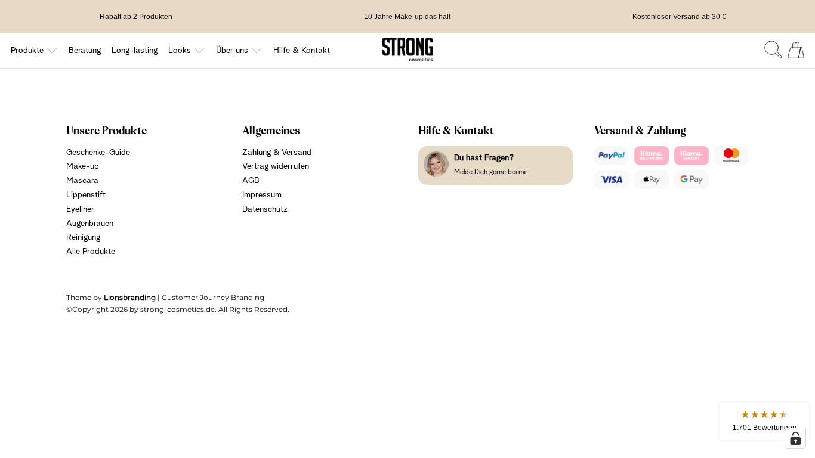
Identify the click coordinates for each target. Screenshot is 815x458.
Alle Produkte (90, 251)
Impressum (262, 195)
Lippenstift (86, 195)
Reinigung (83, 237)
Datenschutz (265, 209)
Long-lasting (135, 51)
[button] (764, 421)
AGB (251, 181)
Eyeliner (80, 209)
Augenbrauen (89, 223)
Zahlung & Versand (276, 152)
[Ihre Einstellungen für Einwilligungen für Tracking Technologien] (795, 438)
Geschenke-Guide (98, 152)
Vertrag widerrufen (275, 166)
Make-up (82, 166)
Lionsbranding (130, 297)
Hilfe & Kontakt (301, 51)
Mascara (82, 181)
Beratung (85, 51)
